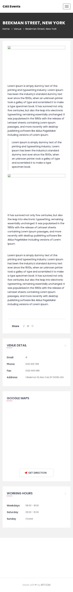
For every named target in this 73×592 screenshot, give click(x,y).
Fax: (9, 370)
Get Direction (37, 472)
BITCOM (45, 585)
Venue (17, 29)
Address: (12, 377)
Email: (10, 357)
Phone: (11, 364)
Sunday (11, 518)
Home (6, 29)
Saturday (12, 512)
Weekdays (13, 505)
